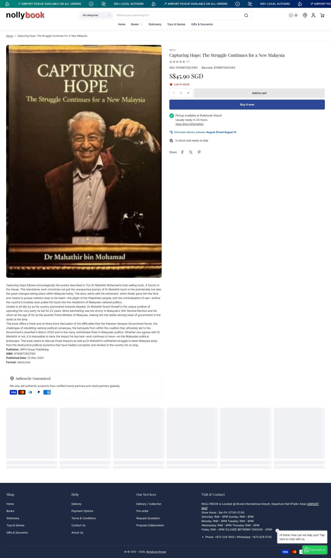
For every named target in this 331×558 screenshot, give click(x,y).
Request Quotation (148, 518)
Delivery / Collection (148, 503)
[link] (182, 152)
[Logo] (25, 15)
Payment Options (82, 511)
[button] (96, 15)
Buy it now (247, 104)
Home (9, 35)
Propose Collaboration (150, 525)
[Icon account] (313, 15)
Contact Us (78, 525)
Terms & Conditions (83, 518)
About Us (77, 532)
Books (10, 511)
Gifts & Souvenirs (17, 532)
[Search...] (246, 15)
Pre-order (142, 511)
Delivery (76, 503)
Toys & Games (15, 525)
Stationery (13, 518)
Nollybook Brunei (156, 551)
